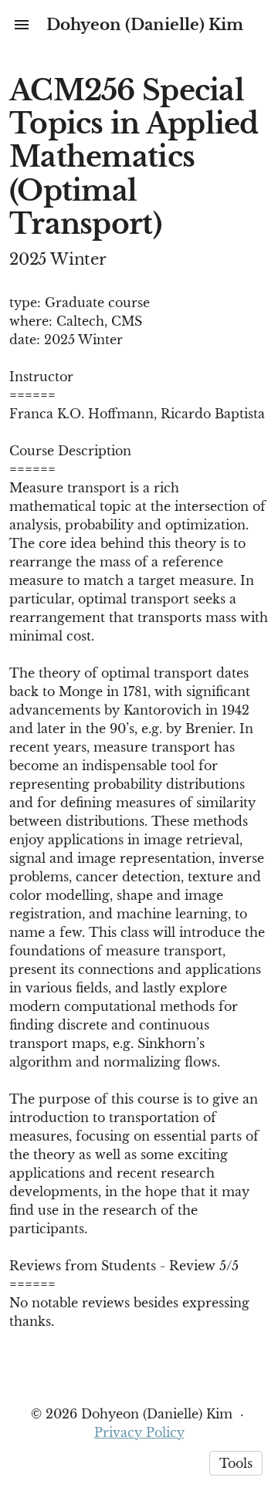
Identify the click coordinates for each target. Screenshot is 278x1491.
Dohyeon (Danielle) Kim (144, 24)
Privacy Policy (139, 1432)
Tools (236, 1463)
